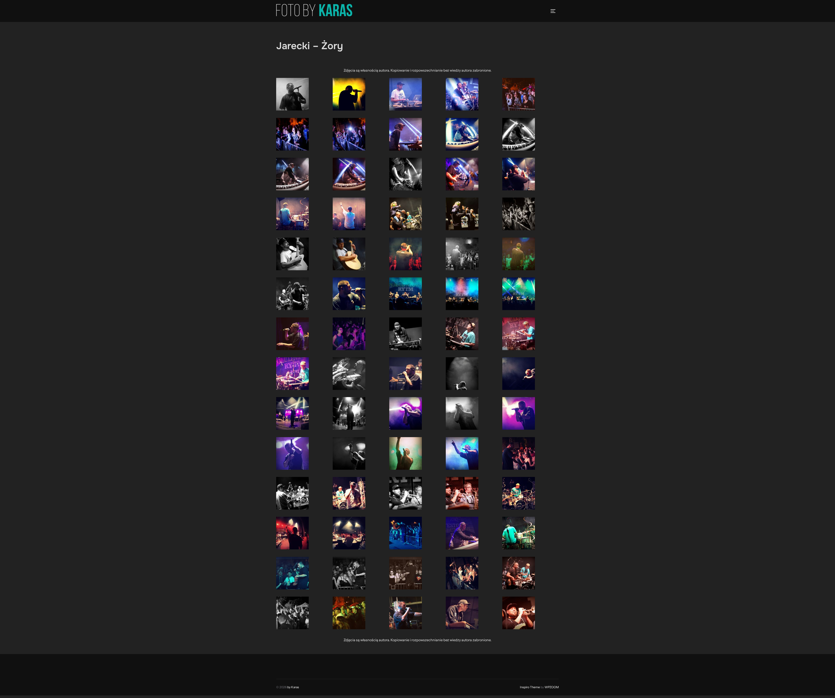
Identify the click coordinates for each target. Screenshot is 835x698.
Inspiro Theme (530, 687)
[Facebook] (281, 665)
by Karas (293, 687)
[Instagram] (290, 665)
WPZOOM (551, 687)
